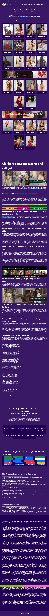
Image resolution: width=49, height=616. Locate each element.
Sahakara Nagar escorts (36, 542)
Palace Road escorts (13, 541)
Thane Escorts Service (7, 464)
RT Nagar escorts (12, 557)
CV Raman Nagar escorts (6, 560)
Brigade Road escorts (9, 566)
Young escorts (33, 433)
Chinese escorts (28, 428)
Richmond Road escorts (17, 542)
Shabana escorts (41, 36)
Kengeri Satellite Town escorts (34, 574)
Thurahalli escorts (21, 565)
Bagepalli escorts (19, 575)
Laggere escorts (39, 572)
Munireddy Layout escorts (6, 596)
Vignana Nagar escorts (24, 545)
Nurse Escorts (11, 433)
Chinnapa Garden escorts (42, 603)
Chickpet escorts (34, 527)
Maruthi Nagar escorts (40, 537)
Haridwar (21, 430)
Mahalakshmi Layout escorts (15, 537)
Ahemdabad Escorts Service (19, 464)
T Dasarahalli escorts (37, 578)
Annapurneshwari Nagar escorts (8, 571)
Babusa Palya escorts (33, 551)
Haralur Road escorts (43, 521)
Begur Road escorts (12, 553)
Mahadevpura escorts (6, 537)
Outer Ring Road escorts (33, 540)
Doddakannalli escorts (6, 590)
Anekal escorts (23, 523)
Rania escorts (30, 52)
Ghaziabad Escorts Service (41, 460)
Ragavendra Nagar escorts (12, 573)
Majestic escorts (17, 574)
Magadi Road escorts (43, 536)
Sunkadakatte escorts (24, 574)
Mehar (18, 68)
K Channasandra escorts (37, 592)
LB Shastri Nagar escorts (17, 536)
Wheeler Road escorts (43, 545)
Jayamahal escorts (36, 533)
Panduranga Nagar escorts (22, 541)
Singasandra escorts (29, 543)
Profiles (25, 4)
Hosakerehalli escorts (28, 578)
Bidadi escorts (31, 526)
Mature (32, 435)
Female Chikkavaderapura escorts (28, 251)
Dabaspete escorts (32, 575)
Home (22, 4)
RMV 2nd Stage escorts (42, 551)
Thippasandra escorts (25, 544)
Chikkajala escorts (39, 575)
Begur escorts (7, 526)
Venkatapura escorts (16, 564)
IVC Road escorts (43, 574)
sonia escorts (41, 92)
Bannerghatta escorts (29, 522)
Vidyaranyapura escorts (15, 545)
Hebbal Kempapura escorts (11, 535)
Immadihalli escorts (23, 589)
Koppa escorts (36, 553)
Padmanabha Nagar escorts (42, 540)
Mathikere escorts (12, 538)
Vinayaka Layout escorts (42, 589)
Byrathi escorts (37, 596)
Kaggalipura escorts (31, 600)
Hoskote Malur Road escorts (34, 580)
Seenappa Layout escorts (6, 600)
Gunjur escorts (44, 552)
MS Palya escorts (14, 570)
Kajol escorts (7, 132)
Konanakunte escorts (17, 566)
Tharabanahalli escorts (43, 593)
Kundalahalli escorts (5, 522)
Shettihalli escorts (26, 557)
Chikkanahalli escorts (6, 555)
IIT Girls (37, 435)
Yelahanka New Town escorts (41, 550)
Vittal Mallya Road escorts (33, 545)
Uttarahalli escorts (38, 544)
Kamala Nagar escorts (17, 579)
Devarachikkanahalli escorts (24, 570)
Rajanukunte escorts (9, 542)
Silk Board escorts (43, 553)
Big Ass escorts (42, 428)
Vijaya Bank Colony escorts (7, 603)
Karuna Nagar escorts (20, 592)
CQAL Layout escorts (30, 601)
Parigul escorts (42, 52)
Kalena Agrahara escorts (20, 581)
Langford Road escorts (43, 566)
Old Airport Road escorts (7, 523)
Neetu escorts (19, 148)
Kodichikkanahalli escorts (27, 535)
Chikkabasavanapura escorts (34, 593)
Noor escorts (7, 68)
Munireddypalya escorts (25, 604)
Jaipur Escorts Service (30, 462)
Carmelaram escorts (14, 590)
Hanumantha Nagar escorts (10, 587)
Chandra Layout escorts (26, 527)
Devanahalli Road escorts (38, 555)
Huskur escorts (36, 582)
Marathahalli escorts (5, 521)
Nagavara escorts (22, 552)
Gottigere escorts (25, 550)
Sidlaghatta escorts (32, 572)
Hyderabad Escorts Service (40, 457)
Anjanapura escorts (29, 523)
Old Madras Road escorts (16, 540)
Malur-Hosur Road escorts (37, 573)
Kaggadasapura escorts (22, 534)
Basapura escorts (43, 570)
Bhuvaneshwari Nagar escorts (24, 526)
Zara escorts (18, 36)
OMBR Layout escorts (24, 540)
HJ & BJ (26, 430)
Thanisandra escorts (17, 544)
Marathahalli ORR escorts (34, 570)
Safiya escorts (19, 52)
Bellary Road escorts (14, 555)
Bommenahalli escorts (43, 582)
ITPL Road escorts (5, 533)
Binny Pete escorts (43, 596)
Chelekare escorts (15, 603)
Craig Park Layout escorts (24, 603)
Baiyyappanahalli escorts (31, 579)
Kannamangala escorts (21, 582)
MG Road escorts (36, 521)
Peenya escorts (30, 541)
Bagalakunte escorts (18, 580)
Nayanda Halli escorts (36, 594)
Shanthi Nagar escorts (14, 543)
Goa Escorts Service (7, 457)
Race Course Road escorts (37, 541)
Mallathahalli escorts (43, 571)
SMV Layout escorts (29, 567)
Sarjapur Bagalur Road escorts (26, 564)
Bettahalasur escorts (24, 572)
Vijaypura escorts (5, 575)
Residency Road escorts (33, 566)
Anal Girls (41, 435)
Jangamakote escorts (11, 551)
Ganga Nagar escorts (34, 529)
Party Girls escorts (26, 433)
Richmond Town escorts (26, 548)
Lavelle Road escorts (26, 536)
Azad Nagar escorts (43, 523)
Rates (34, 4)
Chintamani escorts (8, 578)
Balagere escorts (8, 601)
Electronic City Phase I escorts (16, 529)
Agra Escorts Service (31, 464)
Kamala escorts (24, 579)
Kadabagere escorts (28, 581)
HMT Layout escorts (39, 600)
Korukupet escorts (38, 597)
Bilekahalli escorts (18, 550)
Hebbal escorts (25, 530)
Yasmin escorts (30, 36)
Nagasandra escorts (25, 575)
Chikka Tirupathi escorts (28, 573)
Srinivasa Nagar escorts (37, 543)
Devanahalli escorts (24, 558)
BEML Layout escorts (22, 555)
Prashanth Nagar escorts (37, 563)
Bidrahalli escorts (20, 573)
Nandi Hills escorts (43, 559)
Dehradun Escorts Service (19, 462)
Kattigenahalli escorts (16, 572)
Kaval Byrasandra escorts (6, 563)
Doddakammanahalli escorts (32, 589)
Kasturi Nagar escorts (40, 549)
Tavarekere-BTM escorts (9, 544)
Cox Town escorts (13, 528)
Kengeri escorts (19, 535)
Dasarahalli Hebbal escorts (21, 528)
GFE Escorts (27, 435)
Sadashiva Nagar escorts (26, 542)
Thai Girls (7, 435)
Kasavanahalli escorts (43, 548)
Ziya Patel (24, 613)
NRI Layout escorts (43, 580)
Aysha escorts (30, 92)
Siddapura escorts (5, 589)
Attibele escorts (36, 523)
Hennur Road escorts (33, 557)
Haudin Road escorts (11, 530)
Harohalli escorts (26, 593)
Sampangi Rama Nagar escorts (33, 558)
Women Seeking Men (41, 433)
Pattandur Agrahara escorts (42, 588)
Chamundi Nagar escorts (17, 595)
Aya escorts (18, 92)
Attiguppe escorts (35, 571)
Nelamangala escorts (34, 538)
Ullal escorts (16, 571)
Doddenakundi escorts (38, 552)
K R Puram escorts (29, 559)
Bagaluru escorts (19, 551)
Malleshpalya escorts (24, 537)
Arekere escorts (5, 553)
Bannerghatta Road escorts (14, 522)
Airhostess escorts (7, 430)
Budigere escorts (26, 551)
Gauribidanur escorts (9, 564)
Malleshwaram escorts (32, 537)
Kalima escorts (30, 68)
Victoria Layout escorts (37, 567)
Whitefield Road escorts (28, 563)
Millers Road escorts (19, 538)
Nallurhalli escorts (24, 588)
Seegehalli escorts (11, 594)
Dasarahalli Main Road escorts (37, 564)
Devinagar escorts (18, 587)
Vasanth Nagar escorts (6, 545)
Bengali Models (15, 430)
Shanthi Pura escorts (8, 602)
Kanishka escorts (30, 132)
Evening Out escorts (41, 430)
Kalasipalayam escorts (6, 597)
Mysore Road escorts (27, 538)
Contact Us (43, 4)
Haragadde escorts (11, 580)
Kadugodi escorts (14, 534)
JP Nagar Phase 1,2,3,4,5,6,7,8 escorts (28, 587)
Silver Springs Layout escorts (18, 593)
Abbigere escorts (44, 522)
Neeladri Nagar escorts (28, 592)
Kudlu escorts (14, 601)
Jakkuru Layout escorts (20, 594)
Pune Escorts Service (41, 462)
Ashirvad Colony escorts (33, 595)
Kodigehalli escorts (40, 557)
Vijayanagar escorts (36, 559)
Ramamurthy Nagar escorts (40, 556)
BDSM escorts (18, 433)
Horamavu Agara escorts (42, 595)
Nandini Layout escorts (32, 577)
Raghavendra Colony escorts (7, 604)
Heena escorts (42, 68)
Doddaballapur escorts (20, 556)
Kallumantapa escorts (15, 596)
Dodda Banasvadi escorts (11, 556)
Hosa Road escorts (11, 575)
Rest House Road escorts (15, 549)
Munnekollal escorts (8, 593)
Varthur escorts (44, 544)
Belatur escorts (5, 594)
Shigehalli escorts (39, 587)
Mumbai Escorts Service (18, 457)
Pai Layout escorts (5, 541)
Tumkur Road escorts (16, 558)
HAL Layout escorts (31, 550)
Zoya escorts (7, 36)
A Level (5, 433)
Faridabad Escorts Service (29, 460)
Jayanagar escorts (29, 533)
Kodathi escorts (21, 590)
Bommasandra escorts (38, 526)
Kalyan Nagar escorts (30, 534)
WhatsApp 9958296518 (37, 586)
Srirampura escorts (25, 595)
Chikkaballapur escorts (35, 548)
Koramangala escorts (36, 535)
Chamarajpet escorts (14, 560)
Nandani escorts (30, 148)
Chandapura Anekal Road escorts (17, 563)
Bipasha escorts (19, 132)
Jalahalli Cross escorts (40, 577)
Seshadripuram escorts (6, 543)
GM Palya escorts (42, 529)
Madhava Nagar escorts (16, 604)
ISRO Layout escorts (31, 549)
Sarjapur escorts (44, 542)
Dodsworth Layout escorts (32, 588)
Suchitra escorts (41, 132)
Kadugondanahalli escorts (29, 565)
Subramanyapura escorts (12, 567)
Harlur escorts (19, 553)
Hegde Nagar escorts (32, 530)
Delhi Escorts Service (7, 460)
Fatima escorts (7, 92)
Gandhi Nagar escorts (6, 581)
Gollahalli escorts (8, 588)
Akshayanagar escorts (9, 579)
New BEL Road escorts (43, 538)
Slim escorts (6, 428)
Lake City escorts (15, 600)
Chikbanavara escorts (38, 565)
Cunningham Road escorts (28, 521)
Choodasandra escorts (10, 574)
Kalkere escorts (5, 567)
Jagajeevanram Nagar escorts (14, 533)
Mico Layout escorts (29, 560)
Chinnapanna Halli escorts (30, 597)
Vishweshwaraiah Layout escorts (25, 571)
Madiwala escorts (20, 521)
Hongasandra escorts (21, 567)
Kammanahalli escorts (39, 534)
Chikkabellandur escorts (28, 590)
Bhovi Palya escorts (16, 602)
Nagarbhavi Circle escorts (6, 552)
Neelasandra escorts (39, 579)
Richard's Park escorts (13, 565)
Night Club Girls (20, 435)
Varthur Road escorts (43, 558)
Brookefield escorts (22, 522)
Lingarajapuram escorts (34, 536)
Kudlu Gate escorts (22, 560)
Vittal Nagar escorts (43, 560)
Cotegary (38, 4)
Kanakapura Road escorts (9, 550)
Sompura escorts (5, 592)
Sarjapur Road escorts (13, 559)
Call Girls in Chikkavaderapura (7, 217)
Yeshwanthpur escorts (9, 548)
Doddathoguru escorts (12, 592)
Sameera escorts (7, 52)
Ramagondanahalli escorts (14, 589)
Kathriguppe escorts (43, 590)
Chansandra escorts (29, 555)
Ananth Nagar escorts (23, 602)
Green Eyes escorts (13, 428)
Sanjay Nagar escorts (18, 557)
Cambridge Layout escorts (10, 527)
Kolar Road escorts (8, 558)
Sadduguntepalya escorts (37, 581)
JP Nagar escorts (36, 560)
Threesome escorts (33, 430)
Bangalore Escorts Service (29, 457)
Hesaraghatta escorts (6, 570)
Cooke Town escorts (5, 528)
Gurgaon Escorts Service (17, 460)
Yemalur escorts (26, 580)
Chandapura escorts (18, 527)
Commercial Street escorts (42, 527)
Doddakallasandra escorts (23, 600)
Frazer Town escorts (26, 529)
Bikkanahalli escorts (5, 559)
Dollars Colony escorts (40, 528)
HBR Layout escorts (19, 530)
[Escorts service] (24, 271)
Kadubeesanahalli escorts (16, 588)
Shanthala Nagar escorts (33, 603)
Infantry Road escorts (25, 566)
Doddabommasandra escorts (7, 572)
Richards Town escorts (6, 549)
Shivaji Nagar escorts (22, 543)
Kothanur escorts (43, 535)
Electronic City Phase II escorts (18, 578)
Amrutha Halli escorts (16, 523)
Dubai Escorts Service (42, 464)
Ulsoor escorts (31, 544)
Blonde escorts (21, 428)
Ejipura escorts (8, 529)
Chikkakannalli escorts (28, 594)
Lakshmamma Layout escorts (42, 602)
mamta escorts (19, 108)
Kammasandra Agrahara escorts (28, 553)
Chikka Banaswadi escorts (32, 602)
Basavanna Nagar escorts (29, 552)
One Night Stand (13, 435)
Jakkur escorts (22, 533)
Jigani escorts (8, 534)
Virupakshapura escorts (22, 597)
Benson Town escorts (14, 526)
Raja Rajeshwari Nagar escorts (30, 556)
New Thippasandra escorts (6, 540)
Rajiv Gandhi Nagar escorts (38, 601)
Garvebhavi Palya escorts (29, 596)
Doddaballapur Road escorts (31, 528)
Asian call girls (35, 428)
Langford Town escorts (17, 548)
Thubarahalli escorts (14, 552)
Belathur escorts (13, 581)
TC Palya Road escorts (22, 559)
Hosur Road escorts (37, 522)
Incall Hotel (30, 4)
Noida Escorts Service (8, 462)
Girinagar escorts (36, 590)
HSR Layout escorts (13, 521)
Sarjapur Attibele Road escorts (11, 577)
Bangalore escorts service (24, 16)
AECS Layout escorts (24, 549)
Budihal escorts (22, 596)
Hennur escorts (39, 530)
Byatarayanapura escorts (21, 601)
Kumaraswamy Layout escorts (7, 536)
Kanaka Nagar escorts (9, 595)
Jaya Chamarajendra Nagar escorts (11, 582)
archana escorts (30, 108)
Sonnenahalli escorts (13, 597)
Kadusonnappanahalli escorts (22, 577)
